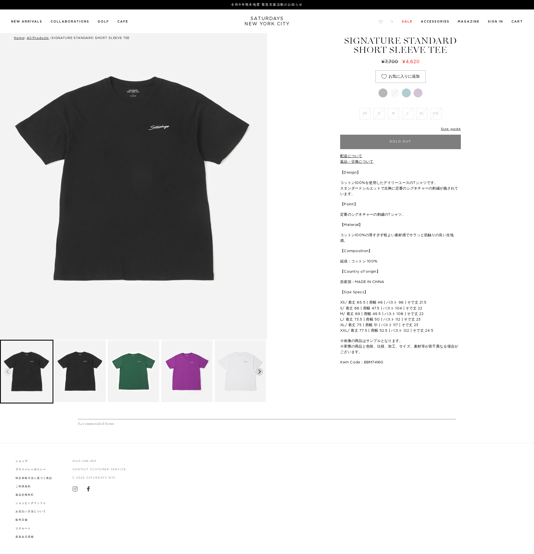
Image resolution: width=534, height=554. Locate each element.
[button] (26, 371)
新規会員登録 (25, 537)
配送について (351, 156)
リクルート (23, 528)
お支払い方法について (31, 511)
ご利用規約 (23, 486)
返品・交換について (356, 162)
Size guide (451, 129)
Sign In (495, 21)
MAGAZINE (468, 21)
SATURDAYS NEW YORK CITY (267, 21)
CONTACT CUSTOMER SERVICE (99, 469)
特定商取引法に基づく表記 (34, 478)
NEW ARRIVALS (26, 21)
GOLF (103, 21)
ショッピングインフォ (31, 503)
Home (19, 38)
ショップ (22, 461)
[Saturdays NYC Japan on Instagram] (75, 490)
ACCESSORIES (435, 21)
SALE (407, 21)
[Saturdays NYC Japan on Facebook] (88, 490)
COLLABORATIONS (70, 21)
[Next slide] (259, 372)
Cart (517, 21)
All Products (38, 38)
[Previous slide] (8, 372)
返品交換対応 (25, 495)
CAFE (122, 21)
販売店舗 (22, 520)
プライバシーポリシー (31, 469)
